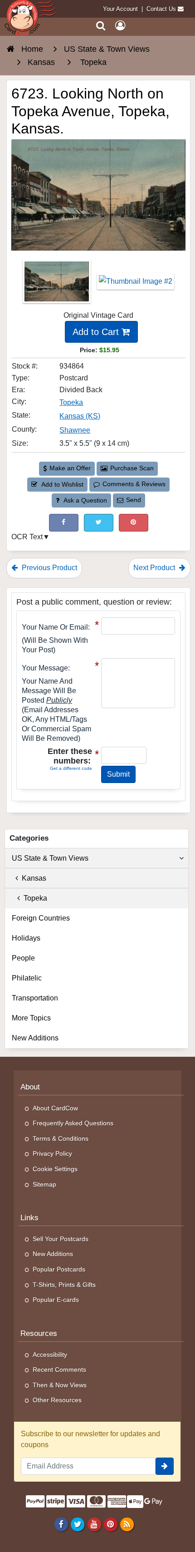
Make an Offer (70, 468)
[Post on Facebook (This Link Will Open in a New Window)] (63, 523)
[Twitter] (78, 1523)
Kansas (32, 878)
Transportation (35, 998)
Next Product (155, 568)
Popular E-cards (56, 1299)
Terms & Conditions (60, 1138)
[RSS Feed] (127, 1523)
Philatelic (27, 978)
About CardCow (55, 1108)
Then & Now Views (60, 1385)
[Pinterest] (110, 1523)
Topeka (71, 402)
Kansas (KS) (79, 416)
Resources (38, 1333)
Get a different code (71, 768)
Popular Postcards (59, 1269)
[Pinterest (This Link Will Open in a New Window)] (133, 523)
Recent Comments (59, 1369)
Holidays (26, 938)
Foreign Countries (41, 918)
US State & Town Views (50, 858)
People (23, 958)
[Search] (101, 25)
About (30, 1087)
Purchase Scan (132, 468)
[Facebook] (61, 1523)
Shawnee (74, 430)
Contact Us (161, 8)
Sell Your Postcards (60, 1238)
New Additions (35, 1038)
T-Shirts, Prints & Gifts (64, 1284)
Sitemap (44, 1184)
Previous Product (48, 568)
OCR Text (27, 537)
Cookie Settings (55, 1169)
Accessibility (50, 1354)
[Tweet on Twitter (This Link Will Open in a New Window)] (98, 523)
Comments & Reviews (134, 484)
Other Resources (57, 1400)
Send (133, 499)
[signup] (165, 1466)
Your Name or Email (55, 627)
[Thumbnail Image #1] (57, 284)
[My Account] (120, 25)
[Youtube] (94, 1523)
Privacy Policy (52, 1153)
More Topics (31, 1018)
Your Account (120, 8)
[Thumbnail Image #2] (135, 284)
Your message (45, 668)
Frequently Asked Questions (73, 1123)
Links (29, 1217)
